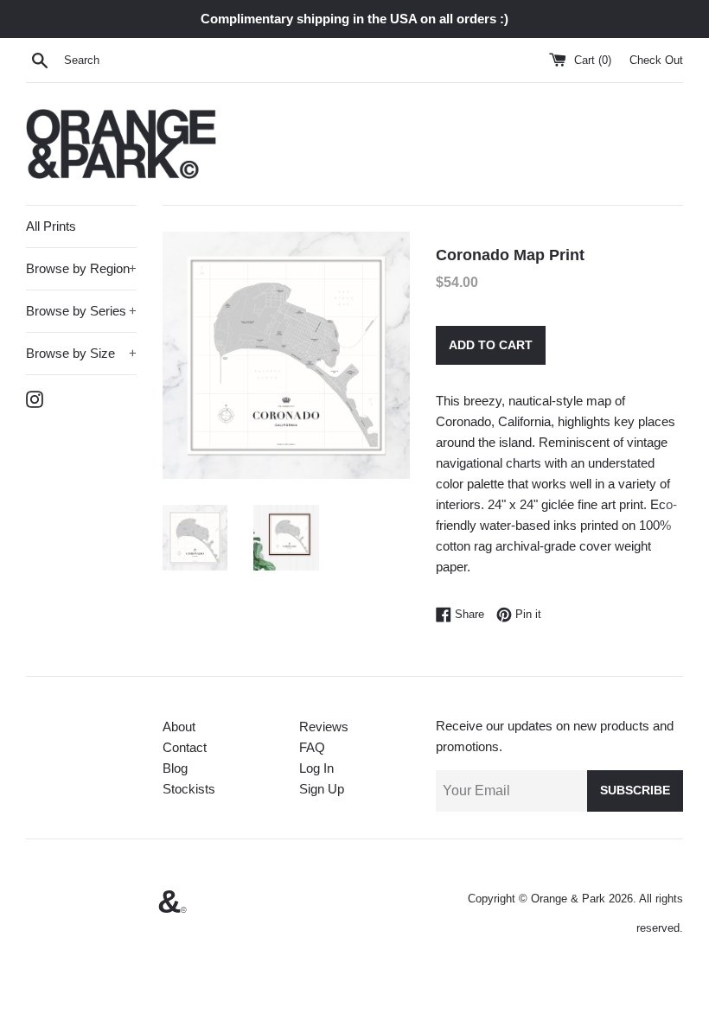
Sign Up (321, 788)
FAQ (312, 747)
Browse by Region (81, 268)
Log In (316, 768)
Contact (185, 747)
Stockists (189, 788)
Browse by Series (81, 310)
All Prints (51, 226)
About (179, 726)
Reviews (323, 726)
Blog (175, 768)
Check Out (656, 60)
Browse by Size (81, 353)
